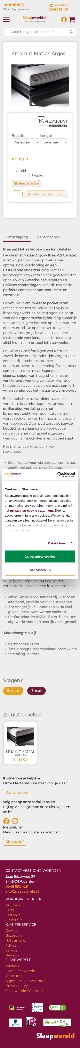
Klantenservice (17, 792)
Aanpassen (38, 570)
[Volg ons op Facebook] (7, 822)
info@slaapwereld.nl (22, 891)
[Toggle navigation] (6, 19)
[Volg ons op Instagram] (15, 822)
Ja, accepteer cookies (40, 556)
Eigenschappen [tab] (47, 237)
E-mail (36, 691)
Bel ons (13, 691)
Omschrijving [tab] (17, 237)
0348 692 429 (17, 886)
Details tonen (57, 543)
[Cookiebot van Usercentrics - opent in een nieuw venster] (57, 474)
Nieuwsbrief (15, 842)
